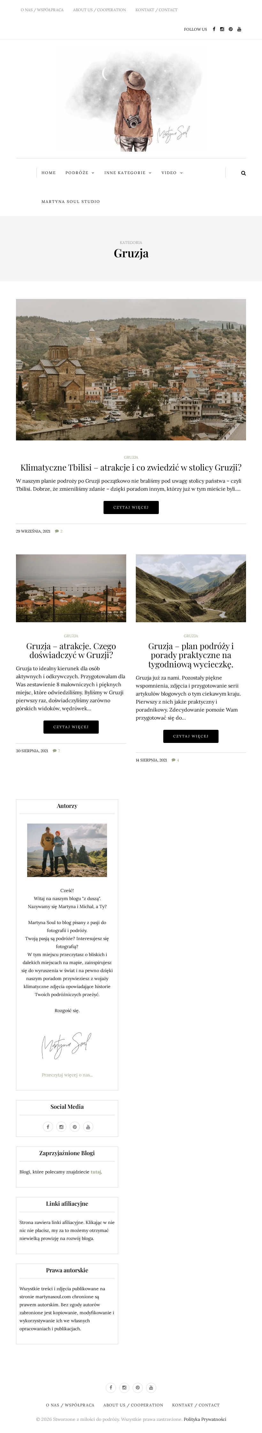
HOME (49, 172)
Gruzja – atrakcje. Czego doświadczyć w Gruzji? (71, 650)
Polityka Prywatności (205, 1419)
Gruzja (131, 457)
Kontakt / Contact (156, 9)
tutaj (96, 1172)
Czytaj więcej (131, 507)
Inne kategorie (125, 172)
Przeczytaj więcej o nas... (67, 1075)
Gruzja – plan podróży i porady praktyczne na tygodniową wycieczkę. (191, 655)
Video (169, 172)
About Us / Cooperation (99, 9)
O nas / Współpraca (42, 9)
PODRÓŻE (77, 172)
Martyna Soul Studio (71, 201)
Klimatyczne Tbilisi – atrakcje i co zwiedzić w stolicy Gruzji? (131, 467)
